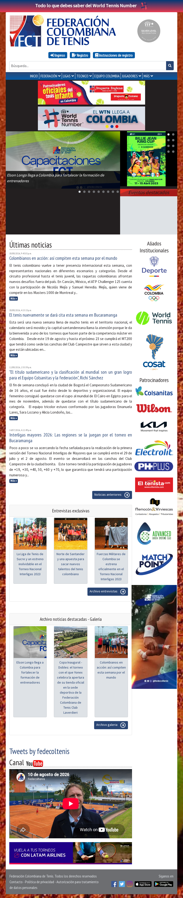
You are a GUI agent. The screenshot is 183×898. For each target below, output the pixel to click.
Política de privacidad (39, 881)
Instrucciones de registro (115, 55)
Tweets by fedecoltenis (39, 751)
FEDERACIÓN (49, 76)
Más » (13, 298)
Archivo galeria (107, 725)
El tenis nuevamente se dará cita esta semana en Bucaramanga (63, 315)
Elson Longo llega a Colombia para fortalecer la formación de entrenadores (30, 672)
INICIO (34, 76)
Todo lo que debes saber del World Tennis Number (86, 5)
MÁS (147, 76)
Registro (82, 55)
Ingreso (59, 55)
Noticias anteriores (108, 495)
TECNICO (82, 76)
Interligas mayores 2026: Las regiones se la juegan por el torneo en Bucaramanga (70, 438)
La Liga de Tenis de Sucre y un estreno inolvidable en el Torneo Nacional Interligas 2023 (30, 564)
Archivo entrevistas (104, 591)
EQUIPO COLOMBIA (107, 76)
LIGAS (67, 76)
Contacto (16, 881)
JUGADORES (130, 76)
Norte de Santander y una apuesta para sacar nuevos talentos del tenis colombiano (70, 564)
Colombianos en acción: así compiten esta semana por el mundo (63, 258)
